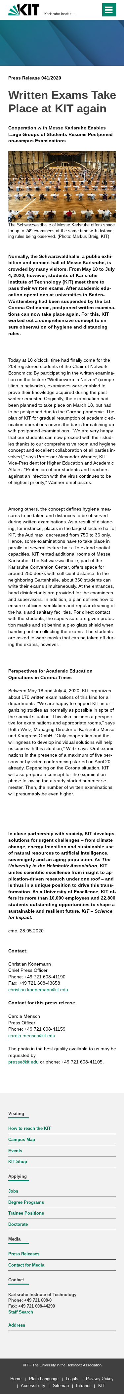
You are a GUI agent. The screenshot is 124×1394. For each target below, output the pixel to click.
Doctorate (18, 1224)
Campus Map (21, 1139)
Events (15, 1151)
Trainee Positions (26, 1213)
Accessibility (33, 1385)
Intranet (83, 1385)
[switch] (83, 9)
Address (16, 1325)
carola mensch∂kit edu (31, 1035)
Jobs (13, 1191)
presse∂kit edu (23, 1061)
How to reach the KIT (29, 1128)
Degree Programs (26, 1202)
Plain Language (44, 1378)
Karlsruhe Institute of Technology (60, 14)
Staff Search (20, 1312)
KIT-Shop (17, 1161)
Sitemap (61, 1385)
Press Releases (23, 1254)
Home (15, 1378)
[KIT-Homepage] (24, 9)
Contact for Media (26, 1265)
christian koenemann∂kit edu (38, 989)
